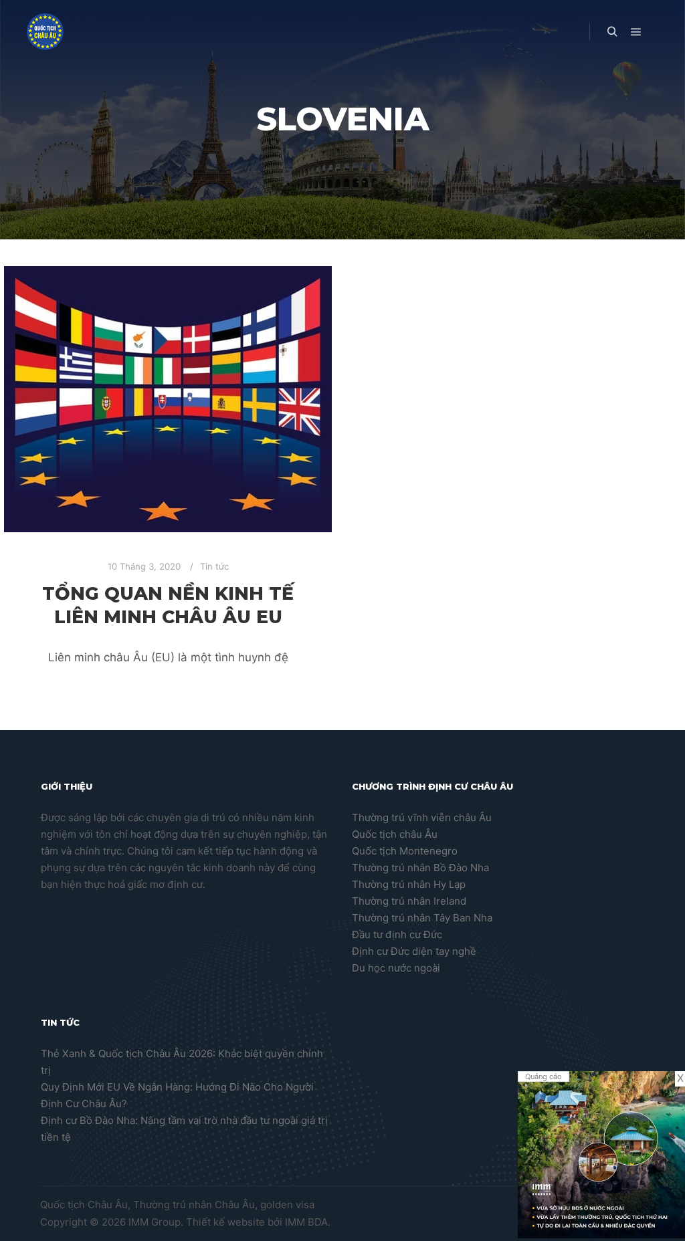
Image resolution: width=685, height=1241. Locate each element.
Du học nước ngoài (396, 968)
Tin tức (214, 566)
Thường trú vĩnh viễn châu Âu (422, 817)
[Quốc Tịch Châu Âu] (45, 32)
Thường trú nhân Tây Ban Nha (422, 917)
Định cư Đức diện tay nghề (414, 951)
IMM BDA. (307, 1222)
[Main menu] (636, 32)
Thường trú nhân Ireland (409, 901)
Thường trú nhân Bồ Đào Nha (420, 867)
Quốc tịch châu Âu (394, 834)
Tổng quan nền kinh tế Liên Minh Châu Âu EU (168, 605)
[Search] (612, 32)
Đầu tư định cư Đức (397, 934)
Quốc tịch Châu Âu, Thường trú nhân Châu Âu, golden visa (177, 1204)
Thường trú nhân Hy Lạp (409, 884)
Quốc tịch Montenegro (405, 850)
